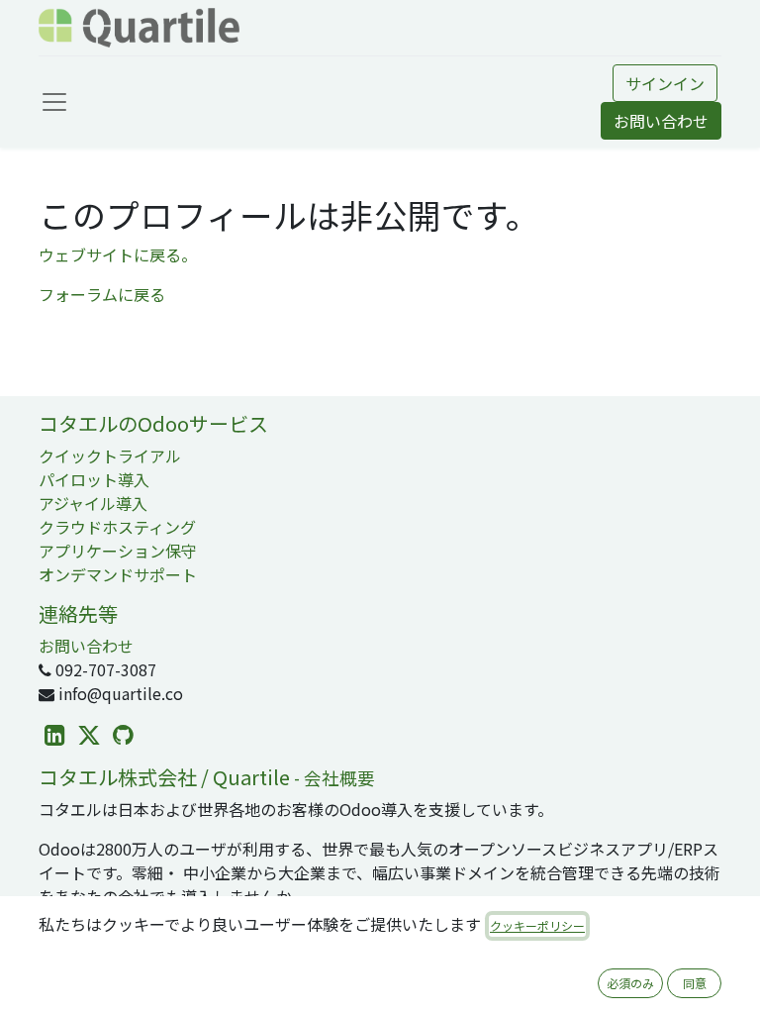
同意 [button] (695, 982)
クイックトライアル (110, 455)
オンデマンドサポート (118, 574)
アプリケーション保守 (118, 550)
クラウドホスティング (117, 527)
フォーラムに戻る (102, 294)
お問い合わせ (661, 121)
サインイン (665, 83)
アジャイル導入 (93, 503)
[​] (55, 735)
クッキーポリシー (537, 925)
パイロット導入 (94, 479)
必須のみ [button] (630, 982)
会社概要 (339, 777)
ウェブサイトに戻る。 (118, 254)
